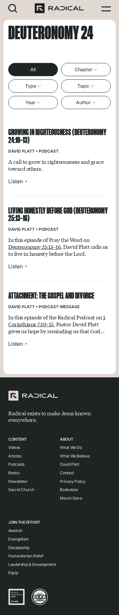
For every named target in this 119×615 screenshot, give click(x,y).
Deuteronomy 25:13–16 (34, 246)
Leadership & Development (32, 564)
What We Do (71, 447)
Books (13, 472)
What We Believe (75, 456)
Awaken (15, 530)
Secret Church (21, 489)
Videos (14, 447)
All (33, 69)
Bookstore (69, 489)
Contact (67, 472)
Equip (13, 572)
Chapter (83, 69)
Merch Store (71, 498)
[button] (13, 8)
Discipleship (18, 547)
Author (83, 102)
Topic (83, 86)
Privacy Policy (72, 481)
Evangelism (18, 539)
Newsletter (17, 481)
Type (30, 86)
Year (30, 102)
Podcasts (16, 464)
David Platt (21, 151)
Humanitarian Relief (25, 555)
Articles (14, 456)
